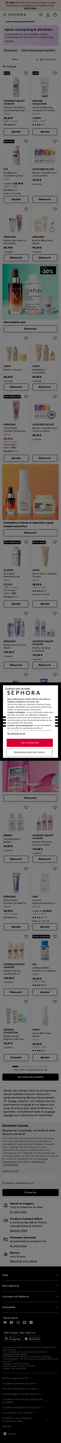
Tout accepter (30, 743)
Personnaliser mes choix (29, 752)
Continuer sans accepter (17, 688)
